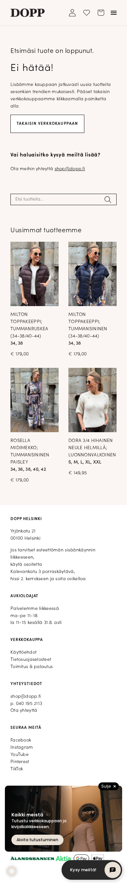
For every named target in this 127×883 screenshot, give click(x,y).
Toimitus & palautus (31, 666)
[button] (11, 871)
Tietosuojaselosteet (30, 659)
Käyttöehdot (23, 652)
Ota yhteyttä (23, 710)
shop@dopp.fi (70, 169)
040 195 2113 (29, 703)
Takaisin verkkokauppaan (47, 124)
